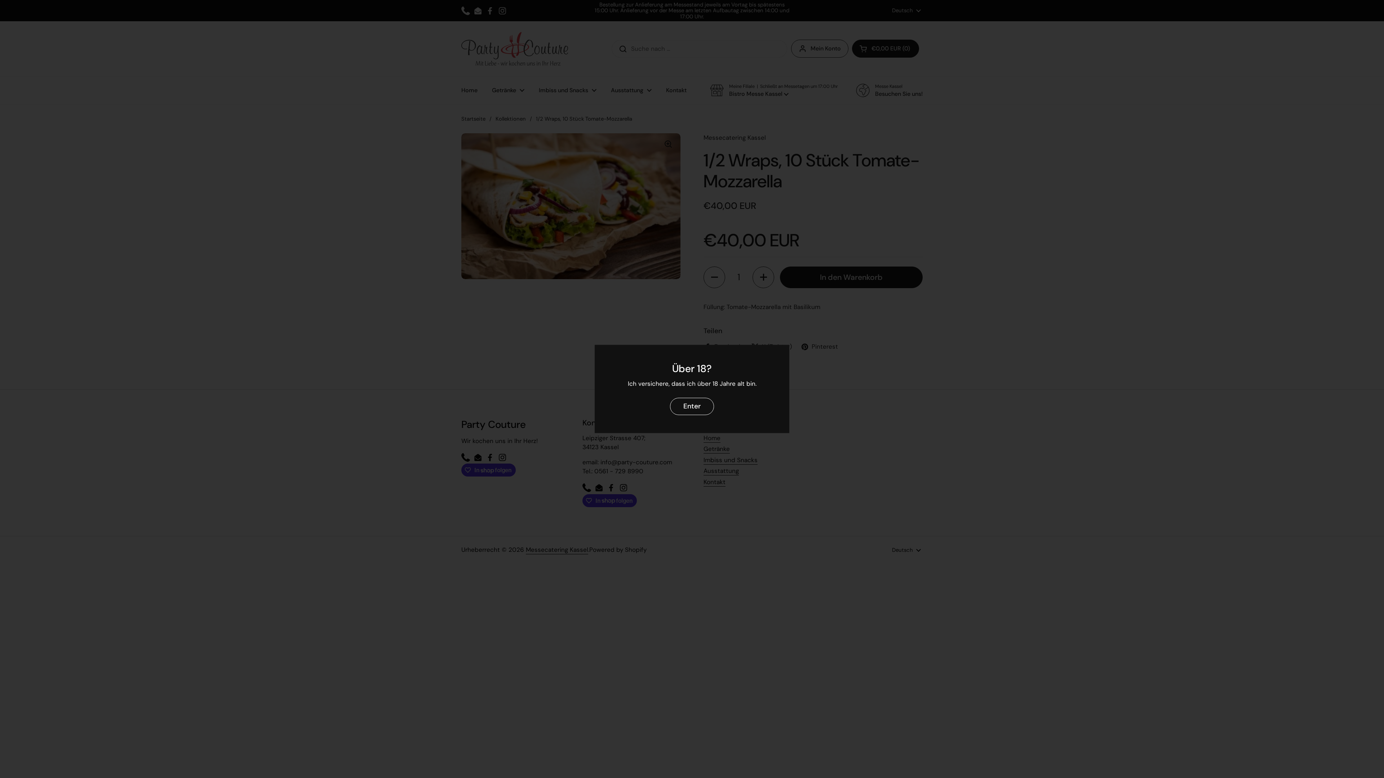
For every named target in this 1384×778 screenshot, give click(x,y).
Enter (692, 406)
